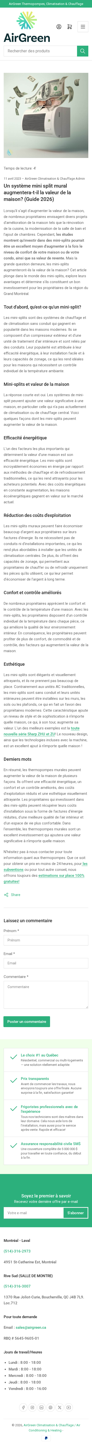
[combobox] (46, 51)
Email (9, 954)
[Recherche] (82, 51)
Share (15, 895)
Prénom (11, 931)
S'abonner (75, 1213)
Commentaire (16, 977)
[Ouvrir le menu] (83, 26)
